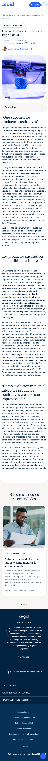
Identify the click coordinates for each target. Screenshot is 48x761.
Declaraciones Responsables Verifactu (24, 734)
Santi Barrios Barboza (26, 49)
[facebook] (35, 662)
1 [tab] (21, 604)
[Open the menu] (44, 4)
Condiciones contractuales (24, 718)
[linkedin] (12, 662)
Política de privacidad (24, 723)
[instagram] (24, 662)
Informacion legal (24, 712)
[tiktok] (29, 662)
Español (25, 747)
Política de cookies (24, 729)
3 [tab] (26, 604)
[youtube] (18, 662)
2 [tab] (24, 604)
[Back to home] (7, 4)
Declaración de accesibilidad (24, 739)
